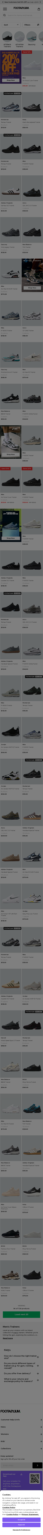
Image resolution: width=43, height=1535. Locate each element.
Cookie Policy (12, 1514)
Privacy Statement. (30, 1514)
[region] (21, 1512)
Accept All (21, 1520)
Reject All (21, 1525)
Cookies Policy (8, 1507)
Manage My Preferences (21, 1530)
